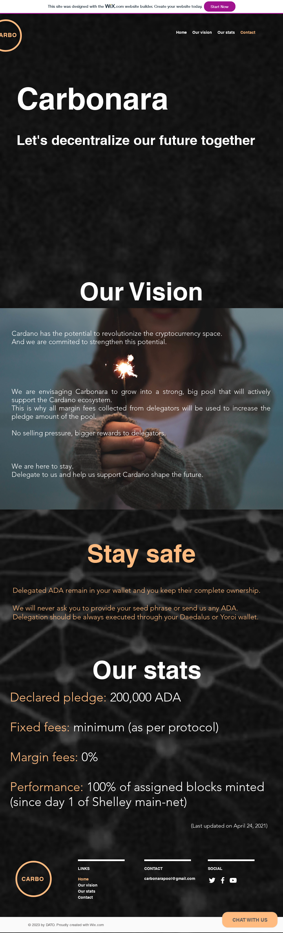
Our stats (86, 891)
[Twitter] (212, 880)
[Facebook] (222, 880)
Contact (85, 897)
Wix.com (97, 925)
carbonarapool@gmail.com (169, 878)
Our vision (88, 885)
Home (83, 879)
